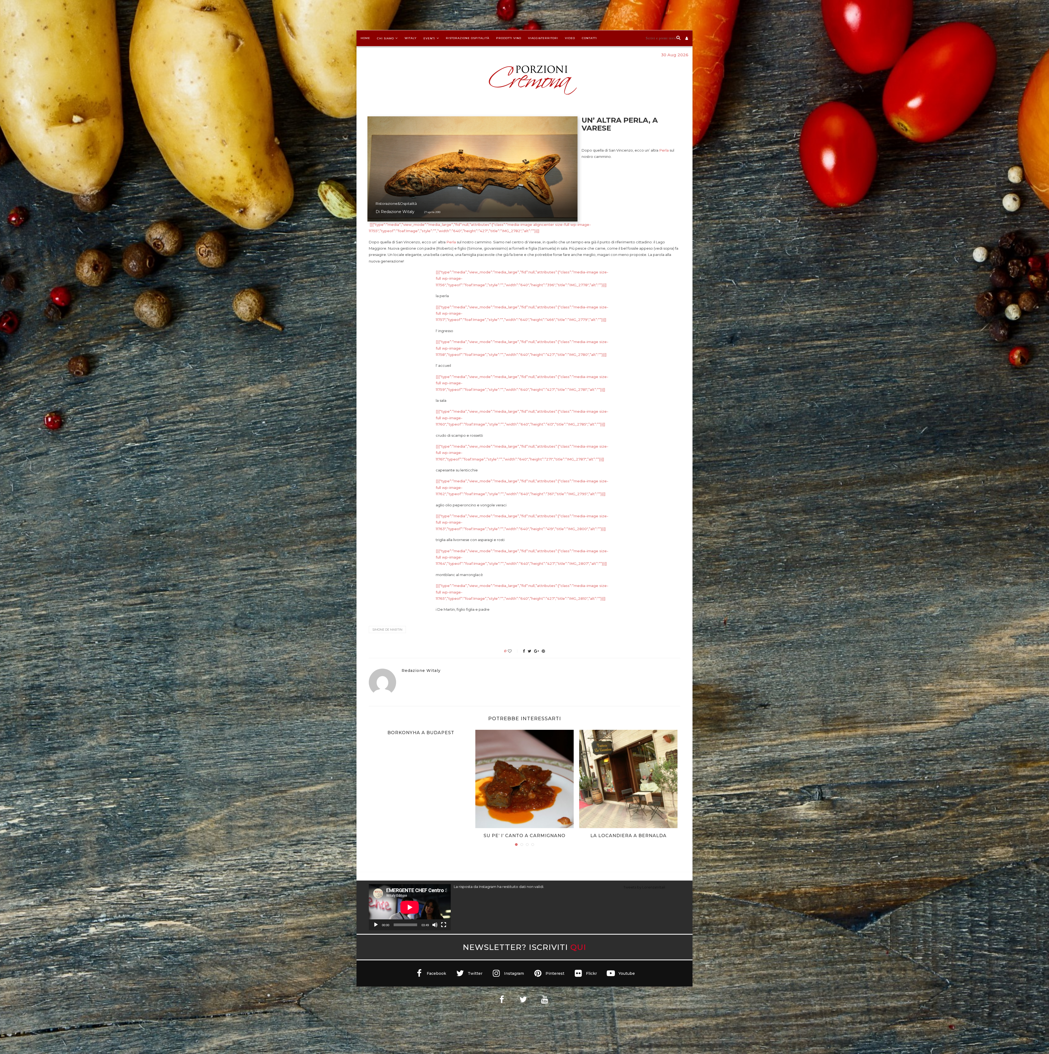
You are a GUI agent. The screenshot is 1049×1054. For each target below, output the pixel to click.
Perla (664, 150)
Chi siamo (385, 38)
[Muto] (435, 925)
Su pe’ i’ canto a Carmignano (524, 835)
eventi (429, 38)
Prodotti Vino (508, 38)
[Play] (376, 925)
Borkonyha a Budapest (420, 732)
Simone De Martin (387, 629)
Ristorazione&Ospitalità (396, 203)
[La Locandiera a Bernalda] (628, 779)
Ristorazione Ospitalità (467, 38)
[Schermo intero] (443, 925)
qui (578, 947)
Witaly (411, 38)
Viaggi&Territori (543, 38)
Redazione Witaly (397, 211)
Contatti (589, 38)
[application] (410, 907)
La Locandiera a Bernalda (628, 835)
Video (570, 38)
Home (365, 38)
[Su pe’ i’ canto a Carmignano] (524, 779)
